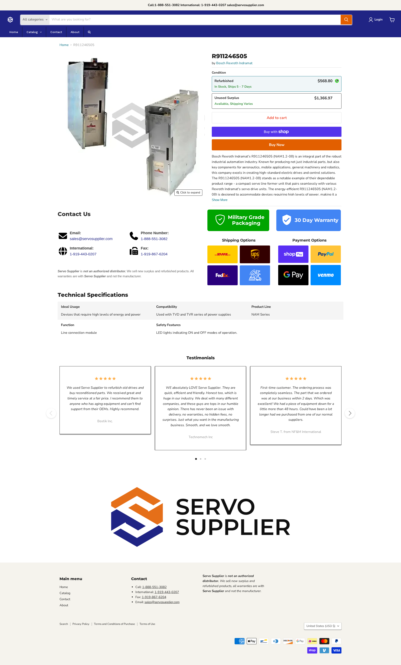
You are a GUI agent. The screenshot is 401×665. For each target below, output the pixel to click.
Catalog (65, 593)
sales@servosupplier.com (91, 239)
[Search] (346, 19)
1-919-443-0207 (83, 254)
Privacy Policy (80, 624)
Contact (65, 599)
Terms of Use (147, 624)
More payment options (276, 144)
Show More (219, 200)
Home (64, 45)
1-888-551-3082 (154, 239)
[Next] (350, 413)
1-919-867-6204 (154, 254)
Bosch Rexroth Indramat (234, 63)
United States (320, 626)
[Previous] (51, 413)
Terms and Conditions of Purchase (114, 624)
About (64, 605)
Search (64, 624)
